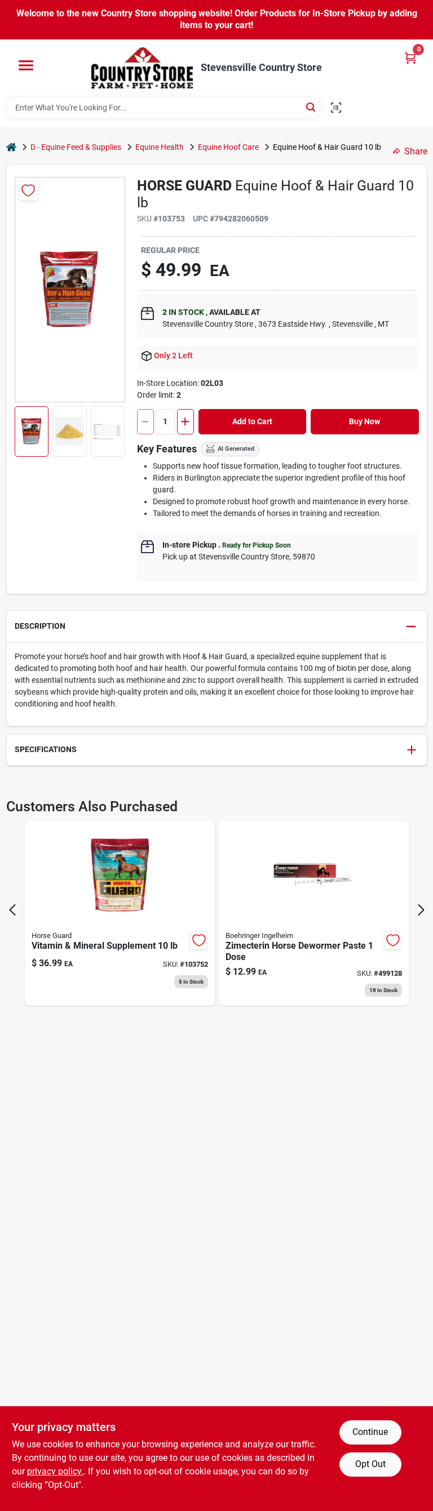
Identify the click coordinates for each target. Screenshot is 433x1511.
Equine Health (159, 147)
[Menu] (26, 65)
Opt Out (370, 1464)
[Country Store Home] (142, 67)
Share (415, 151)
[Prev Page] (12, 910)
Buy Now (364, 421)
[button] (32, 431)
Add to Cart (252, 421)
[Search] (311, 106)
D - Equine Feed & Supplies (75, 147)
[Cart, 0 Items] (410, 58)
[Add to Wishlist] (28, 191)
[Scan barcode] (336, 107)
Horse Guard (184, 185)
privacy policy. (55, 1471)
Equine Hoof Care (228, 147)
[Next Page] (421, 910)
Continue (370, 1431)
